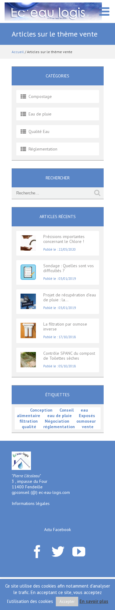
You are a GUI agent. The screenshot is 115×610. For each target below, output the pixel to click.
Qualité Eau (39, 131)
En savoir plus (93, 601)
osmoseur (86, 421)
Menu (104, 14)
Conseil (66, 410)
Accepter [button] (67, 601)
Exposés (87, 415)
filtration (29, 421)
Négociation (57, 421)
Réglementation (43, 149)
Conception (41, 410)
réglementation (59, 426)
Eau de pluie (40, 114)
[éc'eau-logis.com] (53, 11)
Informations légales (31, 503)
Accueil (18, 51)
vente (88, 426)
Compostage (40, 96)
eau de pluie (59, 415)
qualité (29, 426)
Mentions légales (34, 523)
